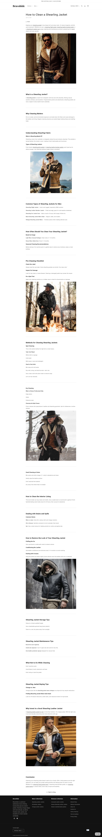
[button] (30, 6)
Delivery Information (75, 804)
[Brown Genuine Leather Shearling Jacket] (51, 58)
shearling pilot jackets (39, 147)
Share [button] (28, 21)
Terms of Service (74, 811)
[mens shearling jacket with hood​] (51, 584)
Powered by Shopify (24, 835)
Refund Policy (73, 802)
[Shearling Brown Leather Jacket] (51, 460)
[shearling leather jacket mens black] (51, 307)
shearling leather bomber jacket (65, 27)
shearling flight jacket (50, 27)
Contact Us (73, 809)
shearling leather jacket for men (35, 712)
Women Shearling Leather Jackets (59, 804)
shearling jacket (37, 25)
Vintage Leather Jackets (38, 806)
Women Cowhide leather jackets (58, 806)
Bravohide (18, 835)
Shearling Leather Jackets (38, 802)
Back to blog (52, 792)
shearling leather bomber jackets (54, 147)
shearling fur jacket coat (33, 29)
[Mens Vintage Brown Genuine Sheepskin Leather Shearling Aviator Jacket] (51, 172)
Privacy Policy (73, 816)
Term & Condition (74, 814)
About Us (72, 806)
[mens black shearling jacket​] (51, 741)
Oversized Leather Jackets (57, 802)
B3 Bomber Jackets (36, 804)
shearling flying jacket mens (40, 784)
